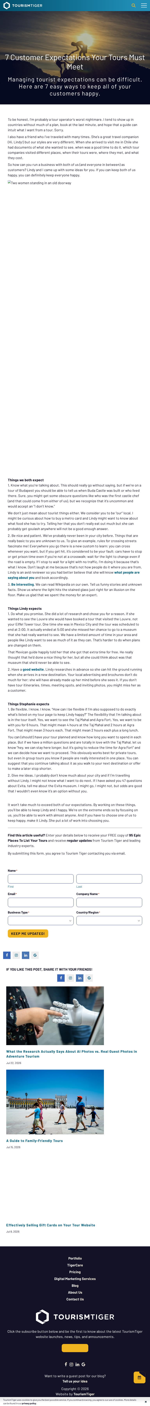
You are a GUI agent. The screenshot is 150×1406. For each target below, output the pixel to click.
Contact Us (75, 1299)
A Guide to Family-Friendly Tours (34, 1140)
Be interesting (22, 584)
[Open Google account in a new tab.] (83, 1364)
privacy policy (29, 1403)
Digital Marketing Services (75, 1279)
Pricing (75, 1272)
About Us (75, 1292)
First (11, 886)
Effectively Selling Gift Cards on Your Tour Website (50, 1225)
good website (33, 669)
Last (79, 886)
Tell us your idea (75, 1381)
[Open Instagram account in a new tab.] (71, 1364)
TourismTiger (84, 1394)
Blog (75, 1285)
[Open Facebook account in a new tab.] (66, 1364)
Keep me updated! (28, 933)
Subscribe (75, 1348)
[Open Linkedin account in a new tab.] (77, 1364)
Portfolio (75, 1258)
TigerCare (75, 1265)
